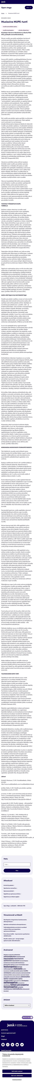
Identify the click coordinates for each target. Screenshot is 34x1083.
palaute (27, 974)
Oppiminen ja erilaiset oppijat (11, 896)
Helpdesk (4, 1039)
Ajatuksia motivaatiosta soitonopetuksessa (15, 924)
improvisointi (15, 960)
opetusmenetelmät (25, 972)
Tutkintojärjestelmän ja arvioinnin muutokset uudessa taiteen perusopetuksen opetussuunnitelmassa (15, 929)
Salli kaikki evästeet (17, 1071)
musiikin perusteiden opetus (10, 26)
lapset (27, 964)
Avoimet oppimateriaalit (8, 1033)
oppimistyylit (23, 974)
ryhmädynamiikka (8, 980)
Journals (29, 1)
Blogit (3, 1036)
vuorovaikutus (17, 989)
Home (2, 13)
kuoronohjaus (22, 964)
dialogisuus (6, 954)
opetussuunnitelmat (16, 974)
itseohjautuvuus (7, 962)
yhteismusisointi (25, 989)
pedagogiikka (7, 976)
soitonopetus (11, 983)
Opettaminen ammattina (10, 888)
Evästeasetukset (17, 1079)
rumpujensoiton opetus (15, 978)
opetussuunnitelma (8, 974)
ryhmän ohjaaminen (24, 30)
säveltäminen (7, 985)
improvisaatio (9, 958)
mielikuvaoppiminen (8, 968)
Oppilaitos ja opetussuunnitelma (12, 894)
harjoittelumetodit (20, 956)
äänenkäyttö (6, 991)
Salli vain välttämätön (17, 1075)
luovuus (19, 967)
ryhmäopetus (25, 980)
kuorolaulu (16, 964)
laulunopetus (10, 967)
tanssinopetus (10, 987)
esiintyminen (17, 954)
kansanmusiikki (14, 962)
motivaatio (18, 969)
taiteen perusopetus (19, 985)
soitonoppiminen (21, 982)
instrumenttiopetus (24, 960)
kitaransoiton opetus (9, 964)
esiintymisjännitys (10, 956)
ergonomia (11, 954)
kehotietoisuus (21, 962)
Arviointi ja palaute (9, 885)
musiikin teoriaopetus (8, 30)
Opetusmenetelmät (9, 891)
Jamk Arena (4, 1030)
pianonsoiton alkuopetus (15, 976)
